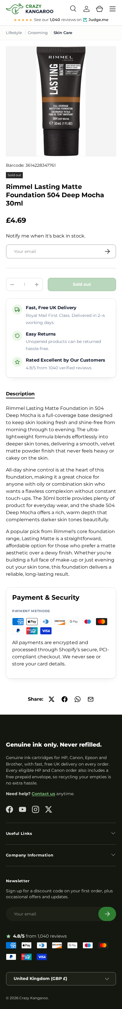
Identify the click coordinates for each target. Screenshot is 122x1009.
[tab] (20, 393)
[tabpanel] (61, 491)
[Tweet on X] (51, 699)
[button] (99, 8)
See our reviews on (61, 19)
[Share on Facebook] (64, 699)
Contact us (43, 793)
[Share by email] (90, 699)
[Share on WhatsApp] (77, 699)
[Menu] (112, 8)
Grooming (38, 32)
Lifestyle (14, 32)
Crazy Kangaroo (33, 998)
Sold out (82, 284)
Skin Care (63, 32)
